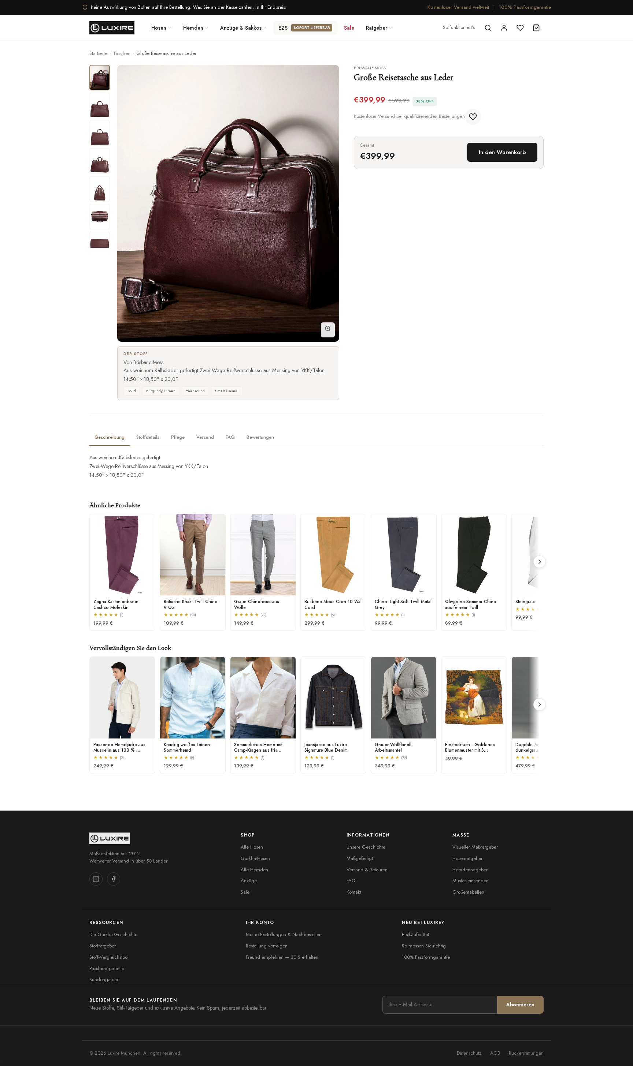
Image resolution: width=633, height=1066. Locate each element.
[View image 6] (99, 216)
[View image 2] (99, 105)
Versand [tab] (205, 437)
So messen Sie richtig (424, 945)
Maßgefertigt (360, 858)
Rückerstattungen (526, 1053)
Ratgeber (376, 27)
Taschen (121, 53)
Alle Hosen (252, 847)
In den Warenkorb (502, 152)
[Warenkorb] (536, 27)
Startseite (98, 53)
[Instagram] (96, 879)
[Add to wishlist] (473, 117)
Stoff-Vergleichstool (109, 957)
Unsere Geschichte (366, 847)
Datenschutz (469, 1053)
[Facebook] (113, 879)
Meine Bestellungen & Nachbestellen (284, 934)
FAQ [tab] (230, 437)
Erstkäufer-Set (415, 934)
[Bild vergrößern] (328, 330)
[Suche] (488, 27)
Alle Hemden (254, 869)
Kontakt (354, 892)
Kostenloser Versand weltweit (458, 7)
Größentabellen (468, 892)
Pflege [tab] (178, 437)
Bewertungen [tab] (260, 437)
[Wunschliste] (520, 27)
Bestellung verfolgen (267, 945)
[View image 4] (99, 161)
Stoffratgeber (102, 945)
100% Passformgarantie (525, 7)
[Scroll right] (539, 562)
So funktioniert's (459, 27)
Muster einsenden (470, 880)
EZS (304, 27)
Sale (349, 27)
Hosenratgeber (467, 858)
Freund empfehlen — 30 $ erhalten (282, 957)
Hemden (193, 27)
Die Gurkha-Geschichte (113, 934)
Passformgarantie (106, 968)
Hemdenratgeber (470, 869)
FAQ (351, 880)
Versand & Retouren (367, 869)
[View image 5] (99, 189)
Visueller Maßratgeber (475, 847)
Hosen (158, 27)
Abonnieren (520, 1004)
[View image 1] (99, 77)
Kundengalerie (104, 979)
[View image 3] (99, 133)
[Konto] (504, 27)
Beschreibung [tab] (110, 437)
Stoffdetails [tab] (147, 437)
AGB (495, 1053)
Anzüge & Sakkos (241, 27)
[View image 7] (99, 244)
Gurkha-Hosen (255, 858)
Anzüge (249, 880)
